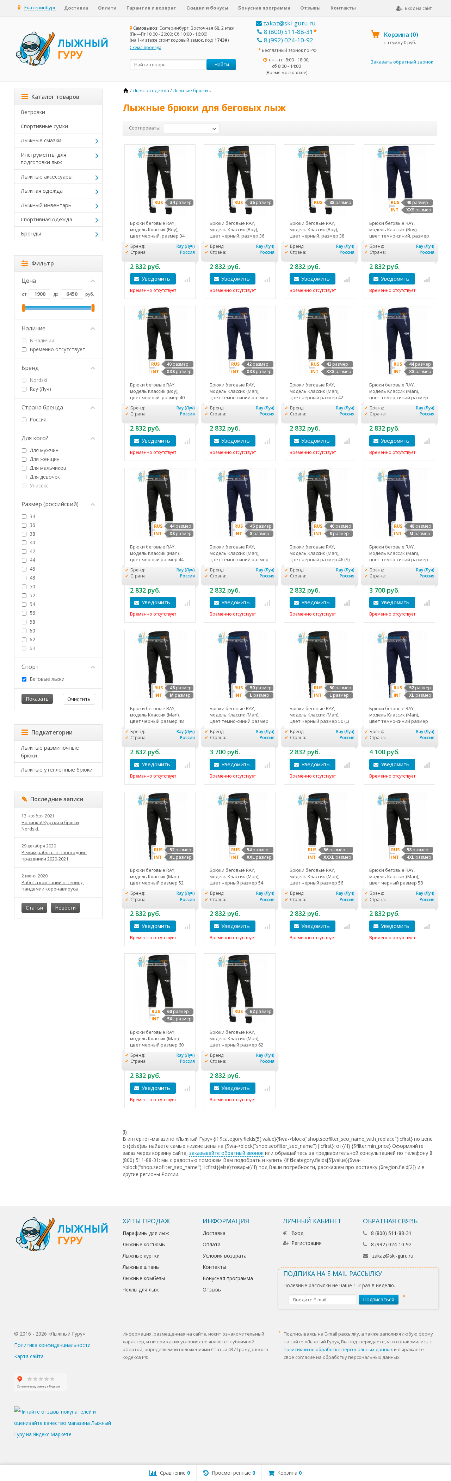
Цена (28, 280)
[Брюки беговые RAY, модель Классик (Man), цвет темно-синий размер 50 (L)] (239, 665)
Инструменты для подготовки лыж (43, 158)
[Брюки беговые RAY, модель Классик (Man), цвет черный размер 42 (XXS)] (319, 341)
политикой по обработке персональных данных (338, 1349)
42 (31, 551)
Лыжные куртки (141, 1255)
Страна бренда (42, 407)
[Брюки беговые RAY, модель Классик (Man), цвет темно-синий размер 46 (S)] (239, 503)
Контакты (343, 8)
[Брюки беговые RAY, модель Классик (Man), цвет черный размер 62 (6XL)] (239, 989)
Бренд (30, 367)
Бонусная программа (264, 8)
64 (31, 648)
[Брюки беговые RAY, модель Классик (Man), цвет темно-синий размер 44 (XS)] (399, 341)
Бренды (31, 233)
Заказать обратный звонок (402, 62)
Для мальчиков (47, 467)
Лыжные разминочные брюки (50, 751)
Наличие (33, 328)
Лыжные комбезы (144, 1278)
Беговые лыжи (46, 679)
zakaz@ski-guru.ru (289, 23)
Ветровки (33, 111)
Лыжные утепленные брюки (57, 769)
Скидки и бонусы (207, 8)
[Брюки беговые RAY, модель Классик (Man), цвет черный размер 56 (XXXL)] (319, 827)
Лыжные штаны (141, 1267)
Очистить (79, 699)
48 (31, 577)
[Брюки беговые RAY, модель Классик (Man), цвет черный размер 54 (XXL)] (239, 827)
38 (31, 533)
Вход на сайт (418, 8)
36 (31, 525)
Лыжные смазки (41, 140)
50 (31, 586)
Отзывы (310, 8)
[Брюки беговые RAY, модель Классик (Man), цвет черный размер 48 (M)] (160, 665)
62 (31, 639)
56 (31, 613)
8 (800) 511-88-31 (288, 32)
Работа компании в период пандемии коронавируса (52, 885)
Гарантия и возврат (151, 8)
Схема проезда (145, 47)
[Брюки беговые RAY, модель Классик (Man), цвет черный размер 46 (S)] (319, 503)
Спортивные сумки (44, 126)
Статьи (34, 907)
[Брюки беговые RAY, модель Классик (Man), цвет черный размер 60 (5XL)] (160, 989)
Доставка (76, 8)
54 (31, 604)
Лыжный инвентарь (46, 205)
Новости (65, 907)
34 (31, 516)
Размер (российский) (50, 504)
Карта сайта (29, 1356)
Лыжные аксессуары (47, 176)
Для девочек (44, 476)
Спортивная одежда (46, 219)
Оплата (107, 8)
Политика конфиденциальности (52, 1345)
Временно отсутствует (56, 349)
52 (31, 595)
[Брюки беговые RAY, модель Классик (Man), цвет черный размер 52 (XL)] (160, 827)
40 (31, 542)
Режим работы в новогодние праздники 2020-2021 (54, 855)
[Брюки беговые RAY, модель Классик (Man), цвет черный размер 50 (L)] (319, 665)
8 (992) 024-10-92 (288, 40)
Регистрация (306, 1243)
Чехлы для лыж (141, 1289)
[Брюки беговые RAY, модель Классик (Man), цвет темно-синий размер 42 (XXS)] (239, 341)
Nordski (37, 380)
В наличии (41, 340)
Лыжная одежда (42, 190)
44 (31, 560)
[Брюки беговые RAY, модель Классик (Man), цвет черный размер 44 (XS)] (160, 503)
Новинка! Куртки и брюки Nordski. (50, 825)
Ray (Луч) (39, 388)
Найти (221, 64)
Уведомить (156, 278)
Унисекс (38, 485)
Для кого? (34, 438)
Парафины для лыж (146, 1233)
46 (31, 568)
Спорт (30, 666)
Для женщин (44, 459)
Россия (37, 419)
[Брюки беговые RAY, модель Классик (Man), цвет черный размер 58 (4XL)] (399, 827)
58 (31, 621)
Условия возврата (225, 1255)
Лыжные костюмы (144, 1244)
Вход (297, 1233)
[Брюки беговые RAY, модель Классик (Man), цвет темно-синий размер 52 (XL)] (399, 665)
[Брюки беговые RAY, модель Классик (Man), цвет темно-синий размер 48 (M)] (399, 503)
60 (31, 630)
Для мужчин (43, 450)
